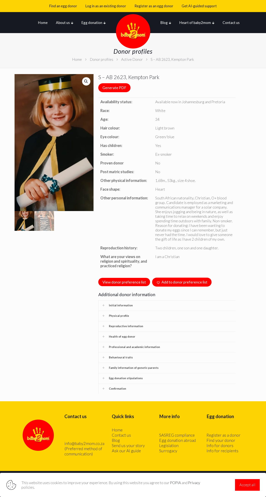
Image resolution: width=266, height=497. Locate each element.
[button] (86, 81)
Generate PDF (114, 87)
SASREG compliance (177, 434)
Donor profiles (101, 59)
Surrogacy (168, 450)
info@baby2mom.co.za (84, 443)
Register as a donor (223, 434)
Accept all (247, 484)
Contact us (121, 434)
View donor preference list (124, 282)
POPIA (175, 482)
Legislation (169, 445)
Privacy (194, 482)
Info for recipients (222, 450)
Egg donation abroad (177, 440)
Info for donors (220, 445)
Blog (116, 440)
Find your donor (221, 440)
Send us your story (128, 445)
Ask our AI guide (126, 450)
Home (77, 59)
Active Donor (132, 59)
